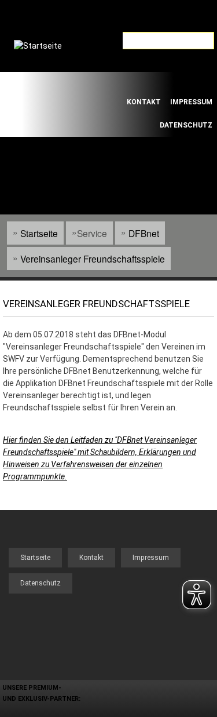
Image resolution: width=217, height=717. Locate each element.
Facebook (136, 81)
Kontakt (144, 102)
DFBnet (143, 233)
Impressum (191, 102)
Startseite (39, 233)
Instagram (200, 81)
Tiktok (168, 81)
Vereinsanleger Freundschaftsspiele (92, 258)
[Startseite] (51, 80)
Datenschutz (186, 125)
